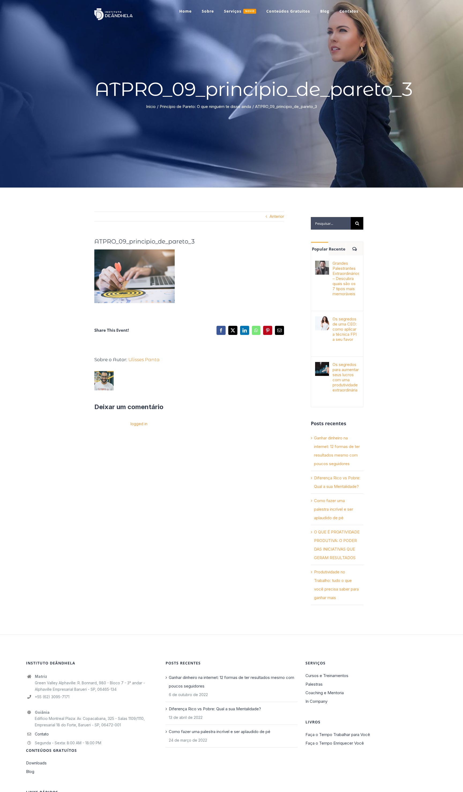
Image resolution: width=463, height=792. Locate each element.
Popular (320, 249)
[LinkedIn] (244, 330)
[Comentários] (354, 248)
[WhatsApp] (256, 330)
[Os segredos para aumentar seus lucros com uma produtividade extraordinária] (322, 366)
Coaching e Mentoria (324, 692)
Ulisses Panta (144, 359)
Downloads (36, 762)
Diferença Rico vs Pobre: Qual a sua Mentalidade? (215, 708)
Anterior (277, 216)
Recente (337, 249)
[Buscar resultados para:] (331, 223)
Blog (30, 771)
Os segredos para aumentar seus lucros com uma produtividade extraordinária (346, 377)
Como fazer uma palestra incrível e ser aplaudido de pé (333, 509)
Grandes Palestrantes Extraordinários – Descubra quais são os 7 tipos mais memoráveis (346, 278)
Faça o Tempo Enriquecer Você (334, 743)
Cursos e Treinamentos (326, 675)
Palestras (314, 684)
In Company (316, 701)
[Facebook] (221, 330)
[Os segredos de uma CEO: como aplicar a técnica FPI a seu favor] (322, 320)
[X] (232, 330)
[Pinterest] (267, 330)
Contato (42, 734)
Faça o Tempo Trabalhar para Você (337, 734)
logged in (138, 423)
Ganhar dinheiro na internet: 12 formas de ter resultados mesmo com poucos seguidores (231, 682)
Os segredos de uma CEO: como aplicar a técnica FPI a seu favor (345, 329)
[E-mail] (279, 330)
